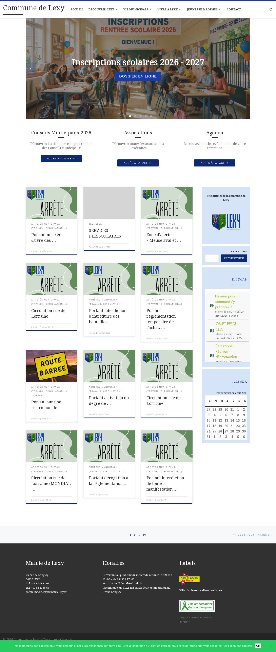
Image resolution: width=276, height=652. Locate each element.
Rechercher (239, 251)
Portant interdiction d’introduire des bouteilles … (107, 316)
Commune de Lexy (27, 639)
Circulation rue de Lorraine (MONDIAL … (51, 483)
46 (144, 534)
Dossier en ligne (138, 76)
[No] (271, 646)
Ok (258, 645)
